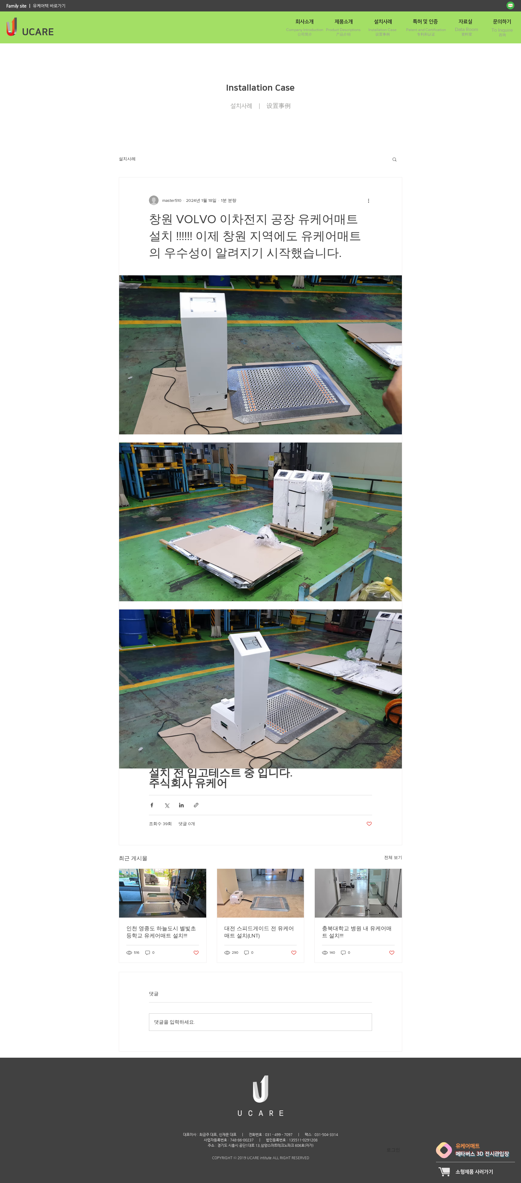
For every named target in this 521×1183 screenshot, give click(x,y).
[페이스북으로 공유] (152, 805)
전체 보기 (393, 857)
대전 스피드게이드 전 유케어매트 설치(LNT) (259, 932)
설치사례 (127, 158)
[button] (394, 159)
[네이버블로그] (510, 5)
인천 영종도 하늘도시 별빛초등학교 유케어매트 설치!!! (161, 932)
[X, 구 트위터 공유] (166, 805)
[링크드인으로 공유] (181, 805)
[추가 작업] (368, 200)
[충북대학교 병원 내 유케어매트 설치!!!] (358, 893)
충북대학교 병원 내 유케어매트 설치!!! (357, 932)
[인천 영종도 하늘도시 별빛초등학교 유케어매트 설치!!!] (162, 893)
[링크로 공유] (196, 805)
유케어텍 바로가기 (49, 5)
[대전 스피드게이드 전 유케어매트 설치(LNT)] (260, 893)
